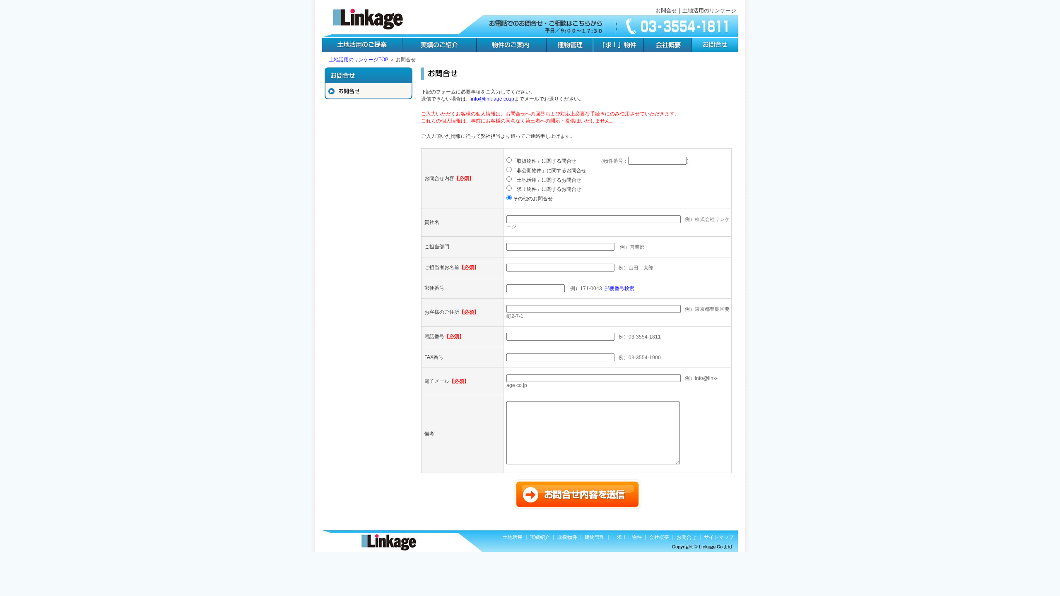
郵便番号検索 (619, 288)
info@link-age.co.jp (492, 99)
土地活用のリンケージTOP (358, 59)
